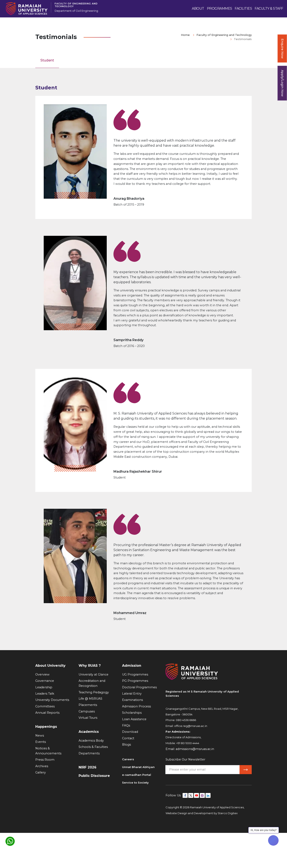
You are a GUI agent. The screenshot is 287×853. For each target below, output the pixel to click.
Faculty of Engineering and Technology (76, 5)
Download (130, 732)
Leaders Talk (44, 693)
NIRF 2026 (87, 767)
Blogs (126, 744)
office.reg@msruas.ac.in (190, 726)
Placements (88, 705)
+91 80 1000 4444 (187, 743)
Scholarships (132, 713)
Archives (41, 766)
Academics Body (91, 740)
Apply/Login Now (282, 83)
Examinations (132, 700)
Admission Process (136, 706)
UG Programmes (135, 674)
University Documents (52, 700)
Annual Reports (47, 713)
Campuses (87, 711)
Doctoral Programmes (139, 687)
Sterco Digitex (228, 813)
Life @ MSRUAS (90, 698)
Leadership (43, 687)
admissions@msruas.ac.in (195, 749)
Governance (44, 681)
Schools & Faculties (93, 747)
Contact (128, 738)
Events (40, 742)
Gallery (40, 772)
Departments (89, 753)
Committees (45, 706)
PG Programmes (135, 681)
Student (47, 60)
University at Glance (93, 674)
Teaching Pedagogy (94, 692)
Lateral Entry (132, 693)
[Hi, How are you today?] (273, 840)
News (39, 735)
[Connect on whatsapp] (10, 841)
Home (185, 35)
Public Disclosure (94, 776)
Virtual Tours (88, 718)
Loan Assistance (134, 719)
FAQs (126, 725)
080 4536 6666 (186, 720)
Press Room (44, 760)
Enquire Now (282, 49)
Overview (42, 674)
